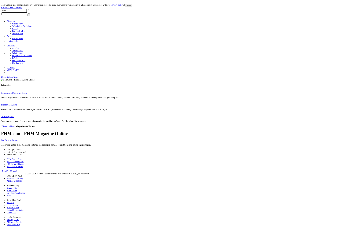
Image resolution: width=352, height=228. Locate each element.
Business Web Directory (11, 7)
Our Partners (17, 33)
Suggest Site (12, 188)
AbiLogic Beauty (14, 222)
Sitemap (10, 202)
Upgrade (13, 171)
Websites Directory (15, 178)
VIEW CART (13, 70)
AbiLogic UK (13, 219)
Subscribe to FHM (15, 166)
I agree (128, 5)
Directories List (18, 31)
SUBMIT (11, 67)
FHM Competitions (15, 161)
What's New (17, 24)
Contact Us (11, 212)
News (12, 126)
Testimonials (12, 41)
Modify (5, 171)
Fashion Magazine (9, 105)
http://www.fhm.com (10, 140)
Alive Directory (13, 224)
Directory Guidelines (16, 193)
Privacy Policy (117, 5)
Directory (11, 21)
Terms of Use (12, 205)
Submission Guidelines (22, 26)
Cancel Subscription (15, 210)
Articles (10, 36)
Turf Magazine (7, 116)
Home (3, 77)
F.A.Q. (15, 28)
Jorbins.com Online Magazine (14, 93)
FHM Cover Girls (14, 159)
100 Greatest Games (15, 164)
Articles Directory (14, 181)
